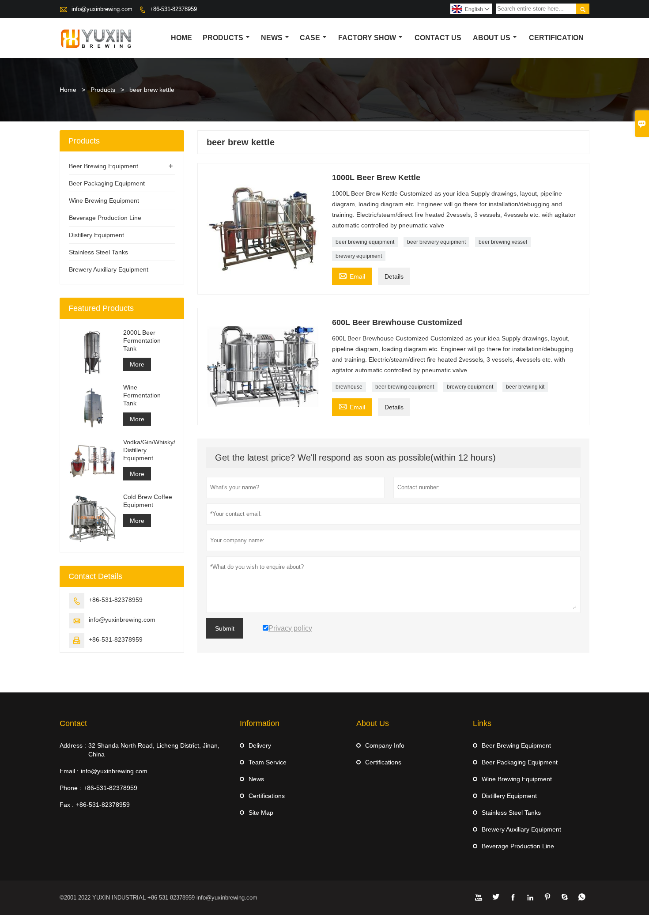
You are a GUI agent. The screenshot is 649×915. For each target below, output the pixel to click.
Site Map (261, 812)
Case (310, 38)
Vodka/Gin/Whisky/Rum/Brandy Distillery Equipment (149, 450)
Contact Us (438, 38)
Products (223, 38)
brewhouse (349, 387)
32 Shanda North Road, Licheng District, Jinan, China (153, 750)
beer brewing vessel (503, 242)
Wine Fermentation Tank (142, 395)
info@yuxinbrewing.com (102, 9)
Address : (73, 745)
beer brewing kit (525, 387)
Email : (69, 771)
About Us (491, 38)
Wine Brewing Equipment (104, 200)
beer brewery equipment (436, 242)
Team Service (268, 762)
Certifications (267, 795)
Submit (224, 628)
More (137, 364)
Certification (556, 38)
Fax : (67, 804)
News (272, 38)
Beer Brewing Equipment (103, 166)
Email (352, 275)
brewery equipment (359, 256)
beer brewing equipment (365, 242)
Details (394, 276)
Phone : (70, 787)
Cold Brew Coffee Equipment (147, 500)
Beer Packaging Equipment (107, 183)
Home (181, 38)
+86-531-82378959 (173, 9)
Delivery (260, 745)
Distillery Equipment (96, 234)
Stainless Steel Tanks (98, 252)
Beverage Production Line (105, 217)
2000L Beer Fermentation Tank (142, 340)
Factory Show (367, 38)
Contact (73, 723)
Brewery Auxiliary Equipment (108, 269)
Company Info (384, 745)
